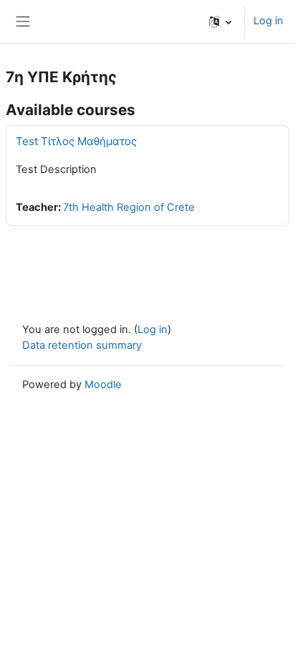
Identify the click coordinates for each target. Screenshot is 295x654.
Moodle (103, 384)
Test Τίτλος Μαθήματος (76, 141)
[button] (220, 21)
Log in (268, 20)
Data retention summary (82, 345)
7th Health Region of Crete (129, 207)
